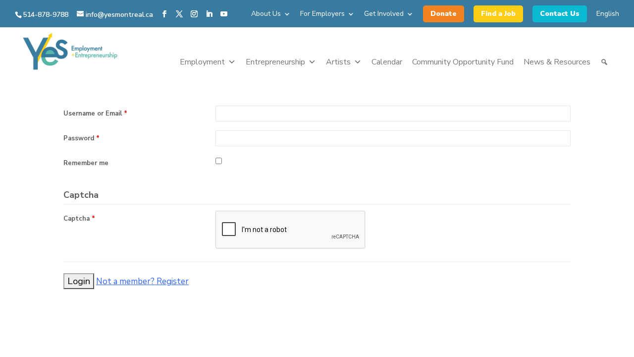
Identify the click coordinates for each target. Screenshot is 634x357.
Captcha (79, 218)
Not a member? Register (142, 281)
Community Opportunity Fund (463, 62)
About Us (266, 14)
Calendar (386, 62)
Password (81, 138)
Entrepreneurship (275, 62)
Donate (443, 13)
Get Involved (384, 14)
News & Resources (557, 62)
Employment (202, 62)
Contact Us (560, 13)
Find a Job (498, 13)
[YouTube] (223, 14)
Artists (338, 62)
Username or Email (95, 113)
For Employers (322, 14)
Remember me (85, 163)
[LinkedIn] (209, 14)
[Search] (604, 62)
